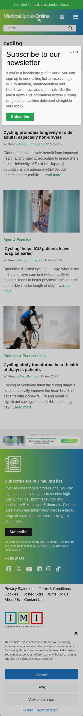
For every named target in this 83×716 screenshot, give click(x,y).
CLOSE (74, 52)
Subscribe (20, 117)
